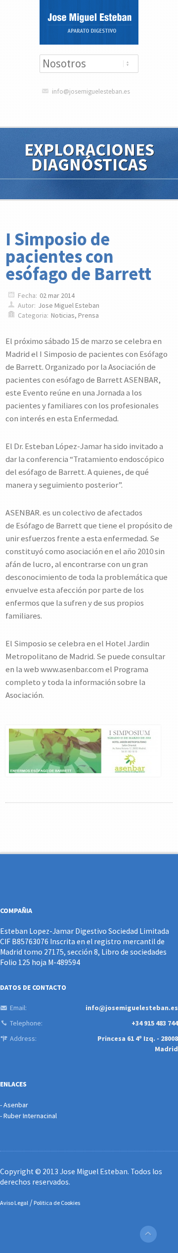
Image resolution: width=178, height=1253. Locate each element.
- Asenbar (14, 1104)
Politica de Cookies (57, 1202)
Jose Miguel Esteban (68, 305)
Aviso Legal (14, 1202)
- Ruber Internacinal (28, 1115)
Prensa (88, 315)
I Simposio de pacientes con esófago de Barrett (78, 256)
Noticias (63, 315)
